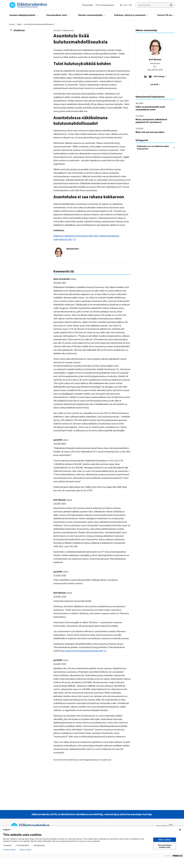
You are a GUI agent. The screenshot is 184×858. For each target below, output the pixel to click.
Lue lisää (154, 84)
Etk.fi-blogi (159, 76)
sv (126, 5)
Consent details (9, 850)
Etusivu (12, 24)
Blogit (19, 24)
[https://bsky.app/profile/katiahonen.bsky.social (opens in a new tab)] (150, 76)
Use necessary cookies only (164, 846)
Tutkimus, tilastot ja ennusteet (130, 15)
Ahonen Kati (72, 248)
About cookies (25, 850)
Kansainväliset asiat (56, 15)
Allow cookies (164, 840)
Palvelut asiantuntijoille (90, 15)
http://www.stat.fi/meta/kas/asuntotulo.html (82, 650)
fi (121, 5)
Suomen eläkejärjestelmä (22, 15)
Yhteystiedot (87, 5)
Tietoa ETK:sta (164, 15)
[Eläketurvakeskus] (28, 4)
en (130, 5)
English (6, 830)
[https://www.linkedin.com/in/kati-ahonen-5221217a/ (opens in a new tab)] (145, 76)
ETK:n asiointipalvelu (105, 5)
